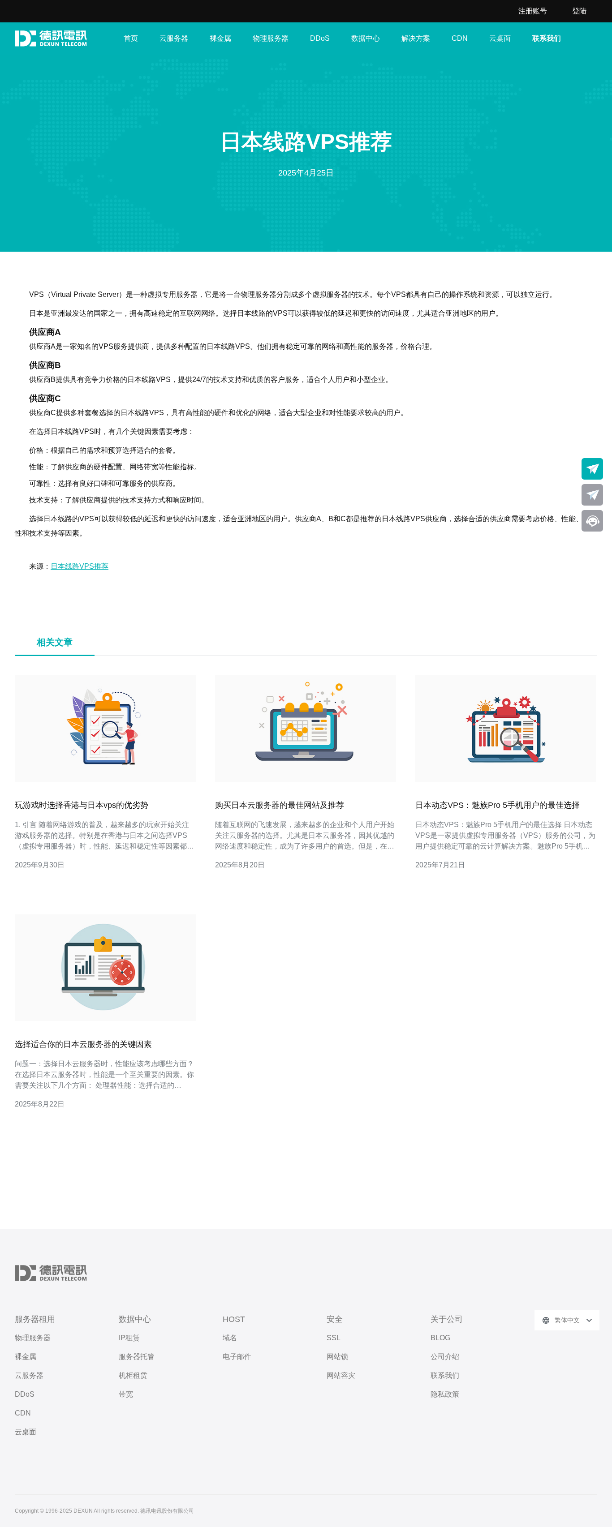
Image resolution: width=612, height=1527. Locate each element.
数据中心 (365, 38)
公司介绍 (445, 1356)
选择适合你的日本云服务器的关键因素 (83, 1044)
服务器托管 (137, 1356)
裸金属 (220, 38)
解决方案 (415, 38)
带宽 (126, 1394)
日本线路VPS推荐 (79, 566)
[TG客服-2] (592, 495)
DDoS (320, 38)
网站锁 (337, 1356)
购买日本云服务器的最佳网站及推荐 (279, 805)
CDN (460, 38)
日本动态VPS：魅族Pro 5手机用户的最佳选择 (497, 805)
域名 (230, 1338)
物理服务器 (271, 38)
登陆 (579, 11)
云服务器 (173, 38)
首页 (131, 38)
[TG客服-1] (592, 469)
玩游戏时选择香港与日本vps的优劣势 (81, 805)
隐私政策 (445, 1394)
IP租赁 (129, 1338)
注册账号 (532, 11)
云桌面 (500, 38)
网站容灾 (341, 1375)
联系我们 (546, 38)
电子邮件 (237, 1356)
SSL (333, 1338)
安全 (335, 1319)
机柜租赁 (133, 1375)
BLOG (440, 1338)
